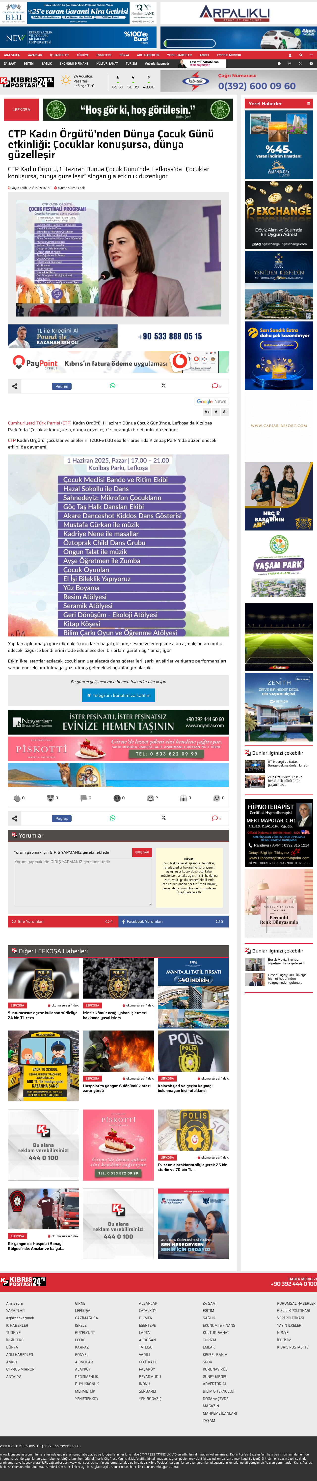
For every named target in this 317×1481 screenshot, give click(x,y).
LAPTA (144, 1332)
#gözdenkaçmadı (157, 63)
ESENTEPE (147, 1325)
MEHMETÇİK (85, 1391)
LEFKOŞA (21, 109)
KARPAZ (82, 1347)
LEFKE (80, 1340)
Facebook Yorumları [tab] (145, 922)
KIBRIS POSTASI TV (293, 1347)
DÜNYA (124, 55)
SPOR (207, 1362)
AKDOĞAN (147, 1340)
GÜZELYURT (85, 1332)
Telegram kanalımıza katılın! (121, 695)
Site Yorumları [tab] (31, 922)
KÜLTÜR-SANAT (107, 63)
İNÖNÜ (144, 1384)
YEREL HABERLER (179, 55)
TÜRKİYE (83, 55)
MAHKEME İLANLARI (220, 1413)
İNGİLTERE (104, 55)
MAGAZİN (211, 1406)
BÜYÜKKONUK (87, 1384)
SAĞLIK (47, 63)
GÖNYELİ (82, 1354)
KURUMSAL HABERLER (296, 1303)
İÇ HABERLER (59, 55)
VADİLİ (144, 1354)
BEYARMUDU (150, 1376)
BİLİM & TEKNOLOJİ (218, 1391)
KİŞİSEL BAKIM (215, 1354)
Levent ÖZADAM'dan (204, 63)
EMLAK (209, 1347)
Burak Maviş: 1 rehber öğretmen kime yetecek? (286, 961)
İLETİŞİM (284, 1340)
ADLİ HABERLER (148, 55)
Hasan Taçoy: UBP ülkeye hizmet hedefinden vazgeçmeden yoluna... (287, 978)
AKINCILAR (84, 1362)
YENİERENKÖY (87, 1399)
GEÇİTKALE (148, 1362)
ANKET (204, 55)
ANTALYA (14, 1376)
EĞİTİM (29, 63)
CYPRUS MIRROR (229, 55)
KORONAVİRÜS (215, 1369)
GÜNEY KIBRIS (214, 1376)
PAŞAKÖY (147, 1369)
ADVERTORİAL (215, 1384)
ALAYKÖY (83, 1369)
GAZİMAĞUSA (86, 1318)
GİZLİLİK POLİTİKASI (293, 1310)
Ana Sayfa (14, 1303)
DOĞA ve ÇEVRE (215, 1399)
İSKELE (80, 1325)
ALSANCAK (148, 1303)
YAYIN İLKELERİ (289, 1325)
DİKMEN (145, 1318)
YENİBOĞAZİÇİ (150, 1399)
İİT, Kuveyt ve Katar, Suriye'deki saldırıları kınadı (288, 763)
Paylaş (61, 386)
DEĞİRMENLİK (86, 1376)
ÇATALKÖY (147, 1310)
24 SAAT (10, 63)
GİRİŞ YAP (142, 852)
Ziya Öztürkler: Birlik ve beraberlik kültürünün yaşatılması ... (285, 780)
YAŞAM (209, 1420)
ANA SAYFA (12, 55)
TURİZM (131, 63)
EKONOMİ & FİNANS (74, 63)
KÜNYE (283, 1332)
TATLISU (146, 1347)
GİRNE (80, 1303)
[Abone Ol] (211, 401)
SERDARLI (147, 1391)
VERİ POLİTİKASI (290, 1318)
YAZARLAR (34, 55)
